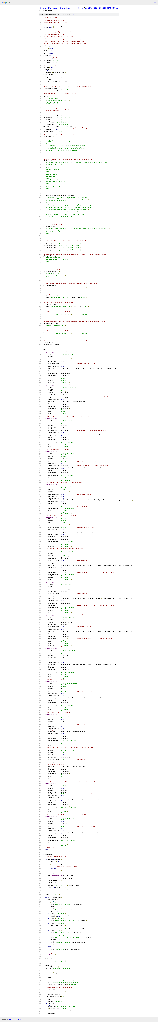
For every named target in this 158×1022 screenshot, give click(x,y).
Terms (19, 1019)
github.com (54, 8)
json (155, 1019)
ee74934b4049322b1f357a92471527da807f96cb (101, 8)
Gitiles (10, 1019)
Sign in (154, 2)
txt (151, 1019)
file (72, 14)
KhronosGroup (65, 8)
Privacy (14, 1019)
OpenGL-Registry (78, 8)
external (46, 8)
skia (40, 8)
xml (41, 10)
